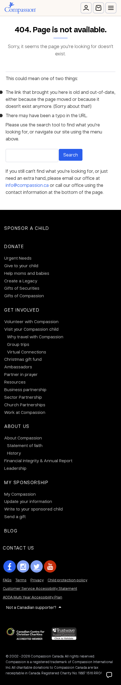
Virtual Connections (26, 352)
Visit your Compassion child (31, 329)
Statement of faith (24, 445)
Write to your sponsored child (33, 509)
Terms (20, 579)
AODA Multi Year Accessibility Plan (32, 597)
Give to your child (21, 265)
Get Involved (21, 310)
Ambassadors (18, 366)
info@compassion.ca (27, 185)
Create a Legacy (20, 280)
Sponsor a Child (26, 228)
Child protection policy (67, 579)
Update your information (28, 501)
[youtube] (50, 566)
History (14, 453)
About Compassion (23, 438)
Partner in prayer (21, 374)
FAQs (7, 579)
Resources (15, 382)
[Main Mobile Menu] (110, 7)
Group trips (18, 344)
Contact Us (18, 548)
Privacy (37, 579)
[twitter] (36, 566)
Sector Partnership (23, 397)
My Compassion (20, 494)
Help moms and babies (26, 273)
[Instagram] (23, 566)
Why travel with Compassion (35, 336)
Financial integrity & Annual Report (38, 460)
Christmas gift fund (23, 359)
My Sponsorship (26, 482)
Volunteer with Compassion (31, 321)
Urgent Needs (18, 258)
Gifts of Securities (21, 288)
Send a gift (15, 516)
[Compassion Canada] (20, 7)
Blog (10, 531)
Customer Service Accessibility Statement (40, 588)
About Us (17, 426)
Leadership (15, 468)
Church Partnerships (24, 404)
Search (70, 155)
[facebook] (9, 566)
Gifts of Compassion (24, 295)
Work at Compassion (24, 412)
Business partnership (25, 389)
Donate (14, 246)
